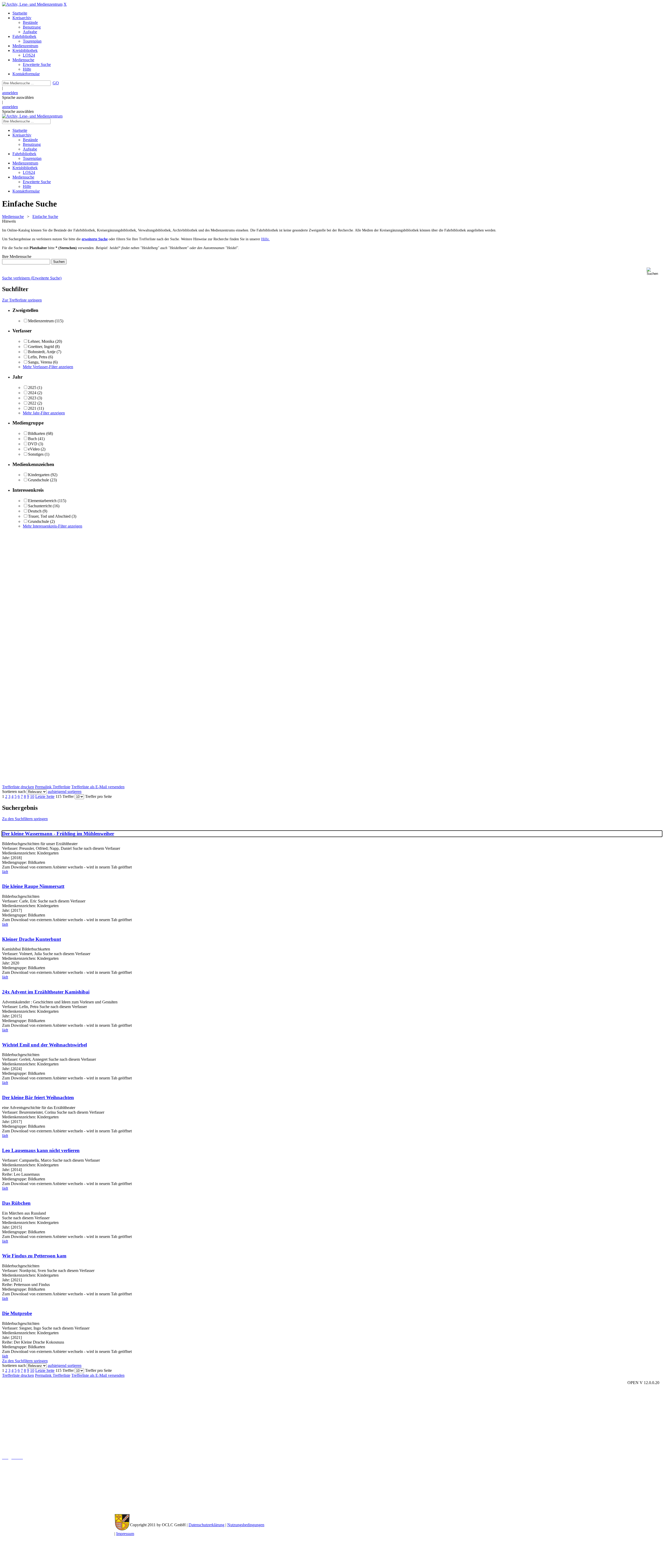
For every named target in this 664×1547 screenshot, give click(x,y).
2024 (32, 393)
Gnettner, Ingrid (41, 346)
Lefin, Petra (37, 357)
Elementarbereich (42, 500)
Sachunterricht (40, 506)
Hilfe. (265, 239)
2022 (32, 403)
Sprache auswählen (18, 97)
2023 (32, 398)
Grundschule (38, 480)
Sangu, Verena (40, 362)
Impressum (125, 1533)
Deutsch (35, 511)
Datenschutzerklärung (206, 1525)
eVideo (34, 449)
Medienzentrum (41, 321)
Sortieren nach (14, 791)
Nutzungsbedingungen (245, 1525)
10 (32, 796)
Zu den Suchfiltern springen (25, 819)
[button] (654, 272)
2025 (32, 387)
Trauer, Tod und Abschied (49, 516)
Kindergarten (39, 475)
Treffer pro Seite (98, 796)
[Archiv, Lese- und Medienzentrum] (32, 4)
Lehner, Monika (41, 341)
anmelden (10, 93)
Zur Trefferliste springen (22, 300)
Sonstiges (36, 454)
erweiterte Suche (95, 239)
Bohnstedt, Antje (42, 352)
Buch (32, 438)
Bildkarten (36, 433)
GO (56, 83)
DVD (32, 444)
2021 (32, 408)
